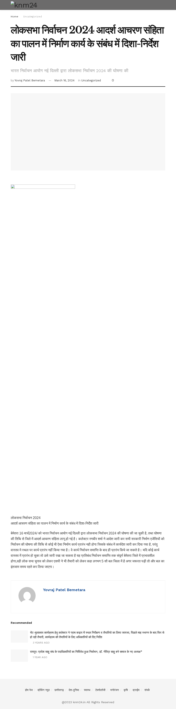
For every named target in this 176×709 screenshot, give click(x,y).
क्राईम (136, 690)
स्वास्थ (87, 690)
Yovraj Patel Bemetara (30, 80)
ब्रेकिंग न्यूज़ (44, 690)
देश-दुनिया (74, 690)
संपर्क (147, 690)
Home (14, 16)
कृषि (126, 690)
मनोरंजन (114, 690)
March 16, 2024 (64, 80)
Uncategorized (32, 16)
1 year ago (39, 657)
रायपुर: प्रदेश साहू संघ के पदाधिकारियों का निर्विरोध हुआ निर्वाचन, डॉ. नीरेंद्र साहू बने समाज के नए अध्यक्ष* (86, 652)
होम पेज (29, 690)
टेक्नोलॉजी (100, 690)
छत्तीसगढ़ (59, 690)
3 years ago (41, 642)
